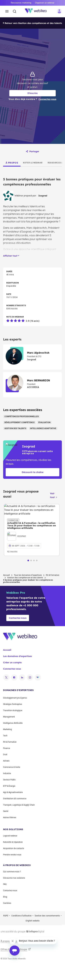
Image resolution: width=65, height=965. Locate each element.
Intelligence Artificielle (13, 723)
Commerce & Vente (11, 767)
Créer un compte (12, 662)
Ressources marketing (21, 3)
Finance (6, 748)
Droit (5, 754)
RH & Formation (52, 575)
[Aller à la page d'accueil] (37, 11)
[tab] (12, 163)
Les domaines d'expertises (17, 656)
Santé (5, 811)
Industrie (7, 773)
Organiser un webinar (44, 3)
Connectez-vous (12, 668)
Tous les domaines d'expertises (28, 575)
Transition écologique (12, 710)
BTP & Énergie (9, 786)
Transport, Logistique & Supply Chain (19, 805)
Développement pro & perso (15, 698)
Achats (6, 761)
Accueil (6, 575)
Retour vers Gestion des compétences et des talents (33, 23)
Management (9, 717)
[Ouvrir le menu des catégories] (7, 11)
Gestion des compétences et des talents (25, 578)
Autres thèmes (9, 817)
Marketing (7, 729)
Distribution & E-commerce (14, 799)
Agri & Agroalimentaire (13, 792)
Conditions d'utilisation (21, 916)
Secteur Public (9, 780)
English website (32, 921)
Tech (5, 736)
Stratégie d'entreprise (12, 704)
